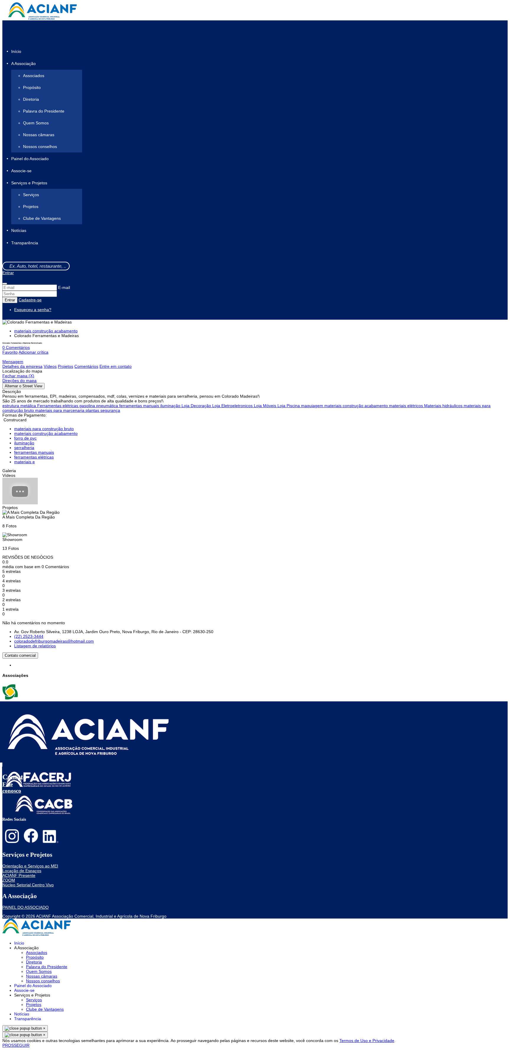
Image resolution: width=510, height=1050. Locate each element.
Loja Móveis (265, 405)
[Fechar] (4, 284)
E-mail (64, 287)
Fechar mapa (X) (18, 375)
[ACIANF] (10, 699)
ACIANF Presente (18, 875)
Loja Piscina (289, 405)
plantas (93, 410)
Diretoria (31, 99)
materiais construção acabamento (46, 331)
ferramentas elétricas (34, 457)
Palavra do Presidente (43, 111)
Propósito (32, 87)
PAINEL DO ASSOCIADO (25, 907)
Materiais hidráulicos (444, 405)
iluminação (171, 405)
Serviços (31, 194)
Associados (33, 75)
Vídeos (50, 366)
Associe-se (21, 170)
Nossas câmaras (38, 134)
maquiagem (312, 405)
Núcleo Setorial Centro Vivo (28, 884)
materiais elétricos (406, 405)
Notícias (18, 230)
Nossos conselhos (40, 146)
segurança (110, 410)
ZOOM (8, 880)
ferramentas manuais (139, 405)
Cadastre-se (30, 300)
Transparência (24, 242)
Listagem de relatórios (35, 645)
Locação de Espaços (21, 870)
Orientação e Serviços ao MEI (30, 866)
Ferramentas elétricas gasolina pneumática (78, 405)
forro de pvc (25, 438)
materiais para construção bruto (44, 428)
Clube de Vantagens (42, 218)
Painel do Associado (30, 158)
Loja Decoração (197, 405)
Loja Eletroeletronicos (233, 405)
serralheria (24, 447)
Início (16, 51)
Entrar (8, 272)
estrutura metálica (19, 405)
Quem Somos (36, 123)
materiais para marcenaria (60, 410)
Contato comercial (20, 655)
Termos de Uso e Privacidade (366, 1040)
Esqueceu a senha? (32, 309)
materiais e (24, 461)
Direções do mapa (19, 380)
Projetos (30, 206)
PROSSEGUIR (16, 1045)
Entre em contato (115, 366)
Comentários (86, 366)
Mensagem (12, 361)
